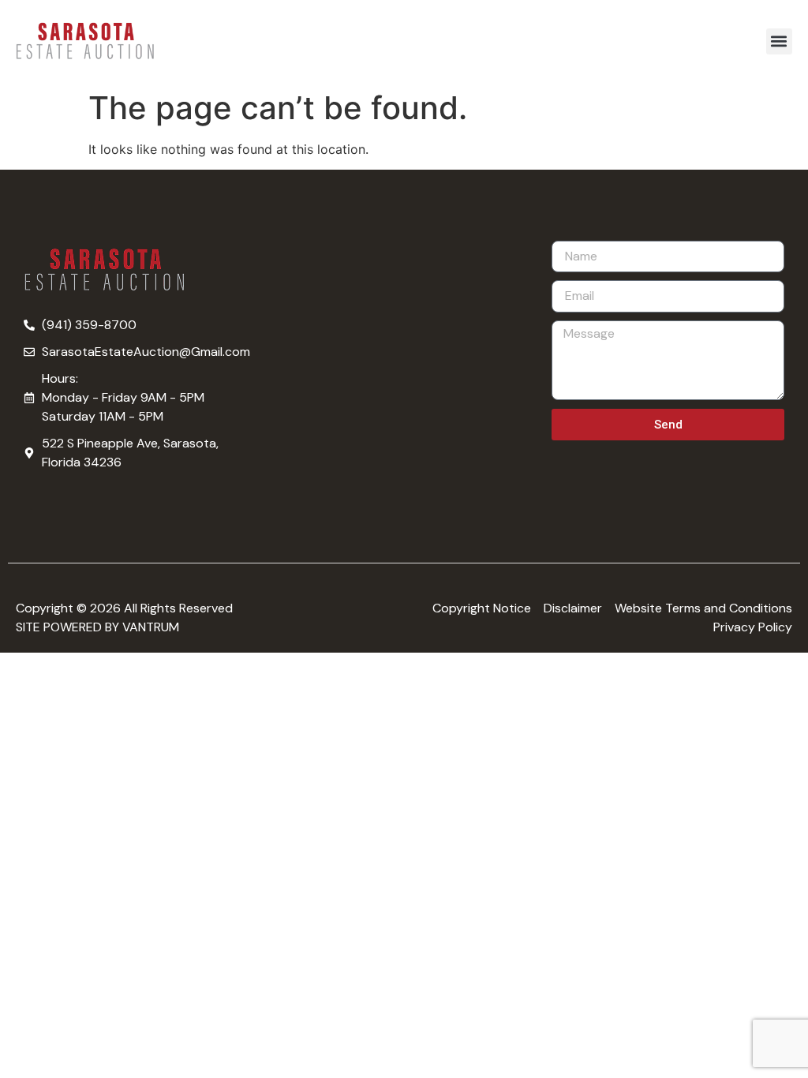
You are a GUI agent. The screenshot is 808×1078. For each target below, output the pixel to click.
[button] (779, 41)
